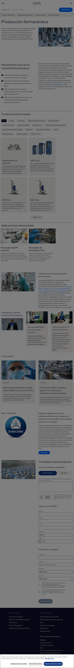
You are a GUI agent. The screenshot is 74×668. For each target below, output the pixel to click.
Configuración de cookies (18, 664)
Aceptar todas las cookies (53, 664)
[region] (37, 661)
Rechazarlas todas (35, 664)
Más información (49, 658)
